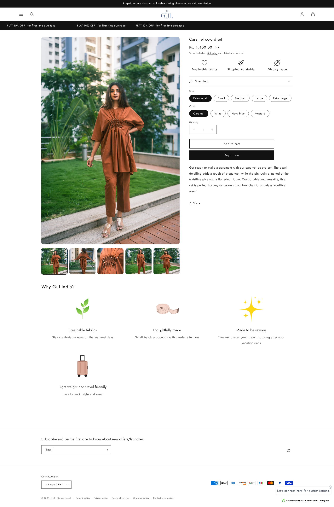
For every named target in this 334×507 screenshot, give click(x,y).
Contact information (163, 497)
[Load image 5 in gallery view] (166, 261)
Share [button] (196, 203)
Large (259, 98)
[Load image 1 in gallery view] (54, 261)
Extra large (280, 98)
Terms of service (120, 497)
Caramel (198, 113)
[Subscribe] (106, 449)
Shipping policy (141, 497)
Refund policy (83, 497)
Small (221, 98)
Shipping (212, 53)
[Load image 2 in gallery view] (82, 261)
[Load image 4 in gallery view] (138, 261)
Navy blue (238, 113)
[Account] (302, 14)
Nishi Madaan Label (61, 498)
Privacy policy (101, 497)
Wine (218, 113)
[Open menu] (21, 14)
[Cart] (313, 14)
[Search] (32, 14)
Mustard (260, 113)
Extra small (200, 98)
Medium (240, 98)
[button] (241, 81)
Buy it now (231, 155)
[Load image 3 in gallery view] (110, 261)
